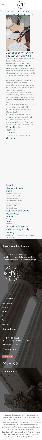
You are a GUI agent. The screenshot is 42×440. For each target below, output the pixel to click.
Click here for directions (14, 188)
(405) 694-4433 (11, 349)
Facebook (9, 216)
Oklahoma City (7, 303)
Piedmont (5, 324)
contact (14, 122)
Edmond (5, 307)
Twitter (8, 221)
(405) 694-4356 (13, 345)
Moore (4, 312)
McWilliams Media (23, 434)
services (18, 100)
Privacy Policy (22, 437)
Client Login (7, 356)
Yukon (4, 320)
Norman (5, 316)
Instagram (9, 219)
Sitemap (31, 437)
